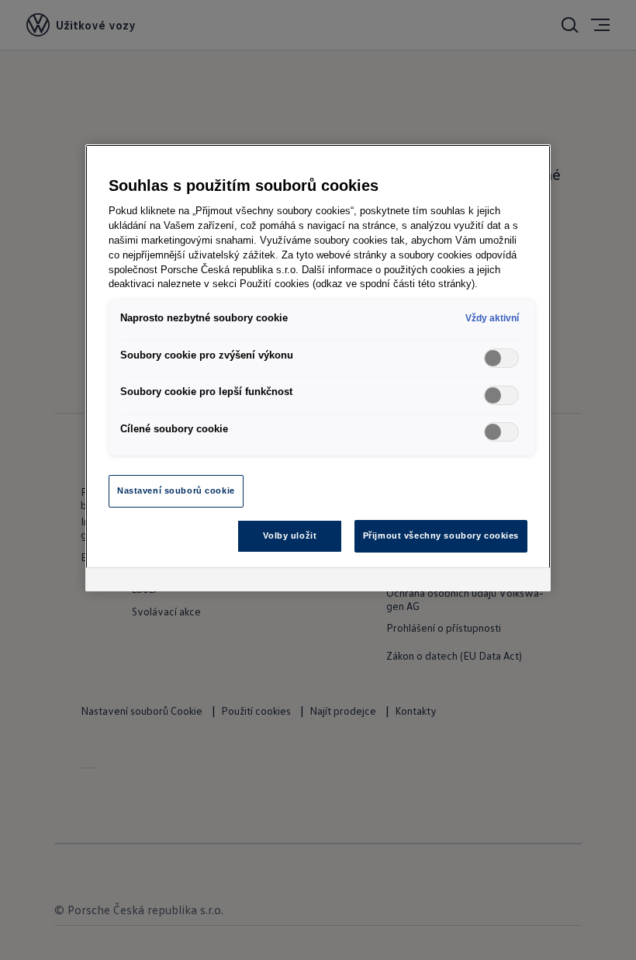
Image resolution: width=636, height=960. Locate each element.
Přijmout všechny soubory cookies (441, 535)
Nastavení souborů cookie (176, 490)
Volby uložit (289, 535)
